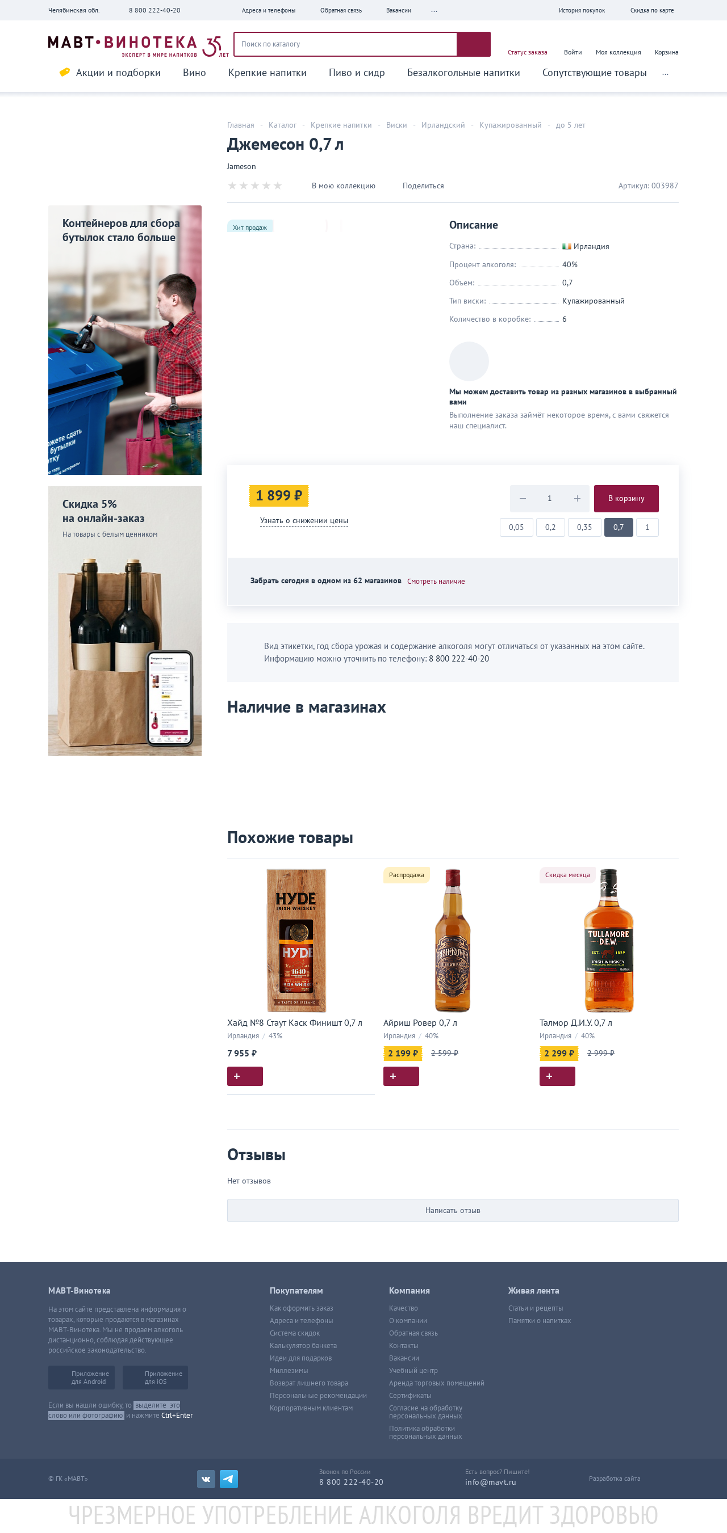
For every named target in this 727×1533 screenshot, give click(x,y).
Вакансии (404, 1358)
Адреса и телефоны (301, 1320)
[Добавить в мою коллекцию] (360, 872)
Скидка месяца (567, 875)
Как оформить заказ (301, 1308)
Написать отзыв (453, 1210)
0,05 (516, 527)
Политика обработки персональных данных (425, 1432)
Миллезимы (289, 1370)
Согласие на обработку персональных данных (425, 1412)
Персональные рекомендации (318, 1395)
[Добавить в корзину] (245, 1076)
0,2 (550, 527)
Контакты (404, 1345)
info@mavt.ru (491, 1482)
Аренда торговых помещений (436, 1383)
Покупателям (296, 1291)
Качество (403, 1308)
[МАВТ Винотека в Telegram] (229, 1479)
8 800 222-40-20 (155, 10)
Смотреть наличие (436, 581)
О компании (408, 1320)
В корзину (626, 498)
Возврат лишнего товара (309, 1383)
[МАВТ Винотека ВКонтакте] (206, 1479)
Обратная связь (413, 1333)
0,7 (618, 527)
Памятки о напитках (539, 1320)
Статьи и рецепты (535, 1308)
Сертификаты (410, 1395)
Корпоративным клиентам (311, 1408)
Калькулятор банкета (303, 1345)
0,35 (584, 527)
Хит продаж (250, 227)
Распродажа (406, 875)
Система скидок (295, 1333)
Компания (409, 1291)
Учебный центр (413, 1370)
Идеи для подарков (301, 1358)
